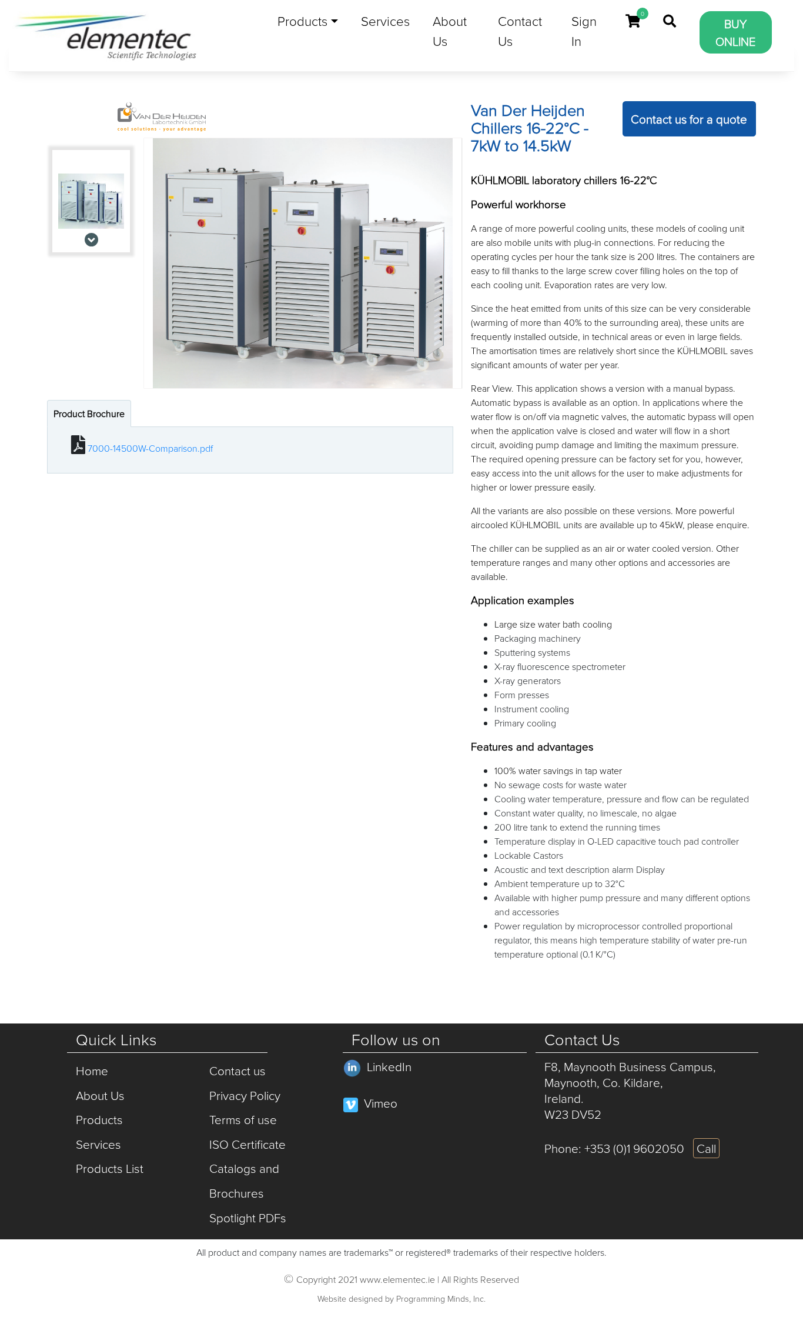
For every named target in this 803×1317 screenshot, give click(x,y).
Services (385, 21)
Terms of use (243, 1119)
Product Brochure (89, 413)
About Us (450, 31)
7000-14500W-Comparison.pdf (150, 448)
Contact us (237, 1070)
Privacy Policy (244, 1095)
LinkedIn (389, 1066)
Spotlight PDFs (247, 1217)
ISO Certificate (247, 1144)
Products (302, 21)
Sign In (584, 31)
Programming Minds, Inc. (441, 1298)
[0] (633, 21)
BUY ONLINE (735, 32)
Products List (109, 1168)
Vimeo (380, 1103)
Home (92, 1070)
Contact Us (520, 31)
